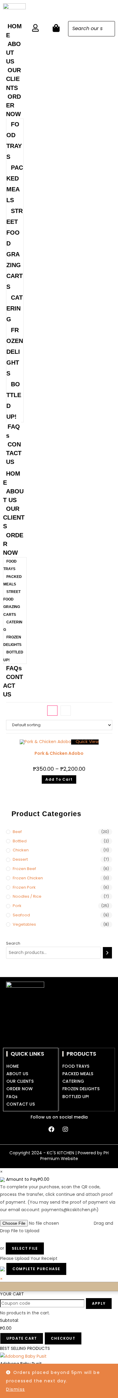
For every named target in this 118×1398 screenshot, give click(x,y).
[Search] (109, 28)
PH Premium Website (74, 1156)
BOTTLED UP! (13, 400)
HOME (14, 30)
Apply (99, 1303)
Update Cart (21, 1338)
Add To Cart (59, 779)
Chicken (21, 850)
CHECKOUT (63, 1338)
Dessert (20, 859)
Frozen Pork (24, 887)
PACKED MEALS (14, 183)
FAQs (13, 431)
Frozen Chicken (28, 878)
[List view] (66, 710)
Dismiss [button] (15, 1389)
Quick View (86, 742)
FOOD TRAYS (14, 140)
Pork (17, 906)
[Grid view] (52, 710)
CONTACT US (13, 453)
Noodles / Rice (27, 896)
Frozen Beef (24, 869)
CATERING (14, 308)
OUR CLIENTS (13, 79)
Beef (17, 832)
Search (13, 943)
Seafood (21, 915)
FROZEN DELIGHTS (14, 352)
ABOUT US (13, 53)
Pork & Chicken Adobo (59, 753)
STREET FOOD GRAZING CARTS (14, 249)
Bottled (20, 841)
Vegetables (24, 924)
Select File (25, 1248)
